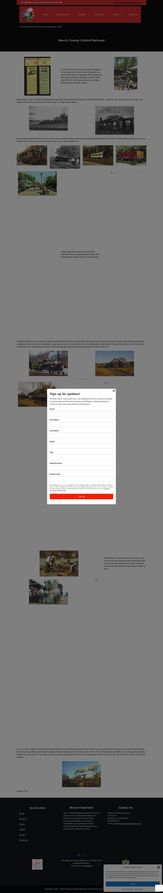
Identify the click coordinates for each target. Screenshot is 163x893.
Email (52, 409)
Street (52, 441)
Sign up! (81, 496)
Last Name (54, 431)
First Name (54, 420)
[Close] (114, 390)
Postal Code (55, 474)
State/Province (56, 463)
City (51, 452)
